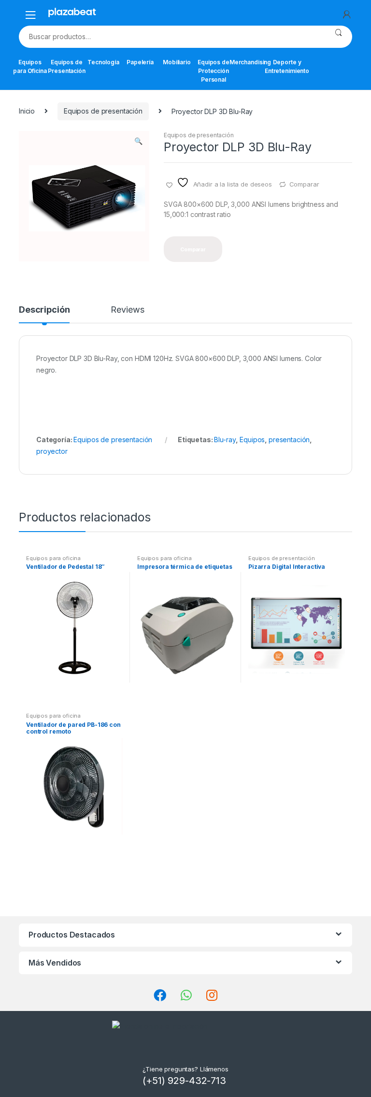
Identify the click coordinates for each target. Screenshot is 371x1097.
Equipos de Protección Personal (213, 70)
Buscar (338, 37)
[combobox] (172, 37)
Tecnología (103, 62)
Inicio (27, 111)
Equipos (252, 439)
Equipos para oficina (53, 558)
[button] (138, 142)
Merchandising (250, 62)
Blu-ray (225, 439)
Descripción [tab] (44, 310)
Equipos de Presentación (66, 66)
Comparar (304, 184)
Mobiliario (177, 62)
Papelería (140, 62)
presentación (289, 439)
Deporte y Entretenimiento (287, 66)
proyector (52, 451)
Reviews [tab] (127, 310)
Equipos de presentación (103, 111)
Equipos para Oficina (29, 66)
